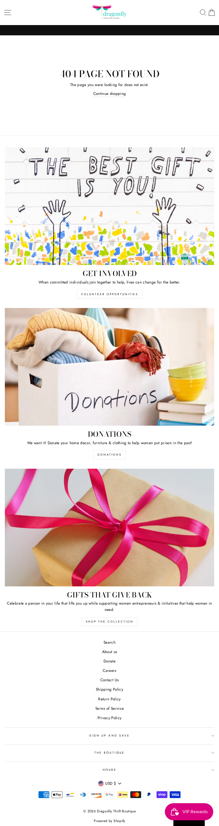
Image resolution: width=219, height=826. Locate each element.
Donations (109, 454)
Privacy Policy (110, 718)
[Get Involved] (109, 206)
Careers (109, 670)
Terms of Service (109, 708)
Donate (109, 661)
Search (109, 642)
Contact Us (109, 680)
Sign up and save (109, 735)
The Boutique (109, 752)
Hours (109, 770)
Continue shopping (109, 93)
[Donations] (109, 367)
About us (109, 651)
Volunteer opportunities (109, 294)
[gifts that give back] (109, 527)
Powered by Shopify (109, 820)
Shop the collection (109, 621)
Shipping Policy (109, 689)
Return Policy (109, 699)
